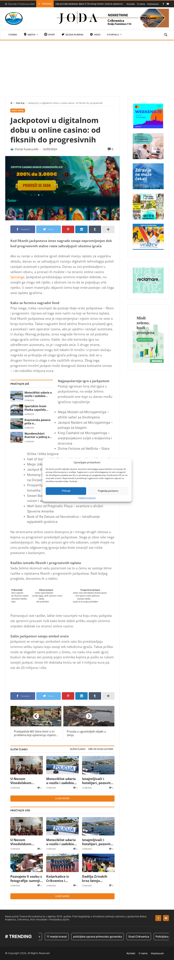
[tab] (78, 749)
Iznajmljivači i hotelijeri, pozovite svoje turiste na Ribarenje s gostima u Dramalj (98, 781)
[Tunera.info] (14, 18)
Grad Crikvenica (122, 936)
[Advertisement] (87, 66)
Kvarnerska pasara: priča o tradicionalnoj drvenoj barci (37, 421)
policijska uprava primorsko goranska (81, 936)
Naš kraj (20, 103)
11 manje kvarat (41, 936)
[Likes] (163, 4)
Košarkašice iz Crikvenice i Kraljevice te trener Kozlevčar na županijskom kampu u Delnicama (62, 878)
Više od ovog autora (100, 749)
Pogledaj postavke (108, 490)
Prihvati (66, 490)
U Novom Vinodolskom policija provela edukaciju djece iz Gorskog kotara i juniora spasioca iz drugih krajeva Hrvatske (25, 781)
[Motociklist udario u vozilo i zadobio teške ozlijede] (16, 396)
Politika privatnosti (87, 498)
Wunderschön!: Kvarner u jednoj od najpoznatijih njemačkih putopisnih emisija (37, 435)
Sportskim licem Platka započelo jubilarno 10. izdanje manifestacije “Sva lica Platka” (38, 407)
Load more (62, 798)
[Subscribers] (168, 4)
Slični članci (77, 749)
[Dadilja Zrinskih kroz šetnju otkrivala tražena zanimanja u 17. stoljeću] (98, 863)
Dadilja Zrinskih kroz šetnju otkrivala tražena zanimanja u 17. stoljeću (96, 878)
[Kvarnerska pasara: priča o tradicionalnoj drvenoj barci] (16, 423)
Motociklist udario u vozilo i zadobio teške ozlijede (38, 394)
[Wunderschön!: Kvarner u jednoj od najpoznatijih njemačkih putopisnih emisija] (16, 437)
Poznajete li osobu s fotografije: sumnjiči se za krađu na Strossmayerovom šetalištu (26, 878)
